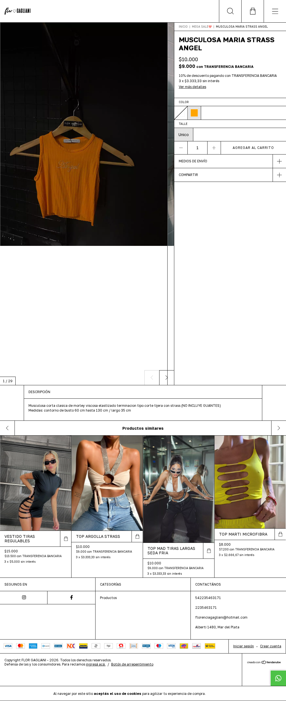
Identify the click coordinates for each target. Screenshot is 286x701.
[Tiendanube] (264, 662)
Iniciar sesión (243, 646)
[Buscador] (230, 11)
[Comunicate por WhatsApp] (278, 678)
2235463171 (206, 607)
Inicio (183, 26)
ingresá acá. (96, 664)
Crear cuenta (270, 646)
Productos (108, 598)
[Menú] (275, 11)
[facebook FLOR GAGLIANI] (71, 597)
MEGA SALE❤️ (202, 26)
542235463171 (208, 598)
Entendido (221, 693)
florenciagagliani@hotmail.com (221, 617)
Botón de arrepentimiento (132, 664)
